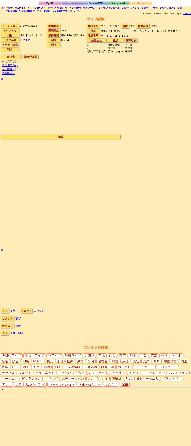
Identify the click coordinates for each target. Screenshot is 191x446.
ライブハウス (101, 8)
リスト (37, 8)
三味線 (117, 378)
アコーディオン (154, 373)
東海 (80, 361)
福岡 (47, 367)
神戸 (157, 361)
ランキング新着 (73, 8)
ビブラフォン (31, 378)
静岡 (91, 361)
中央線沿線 (72, 367)
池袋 (26, 361)
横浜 (50, 361)
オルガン (94, 378)
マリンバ (51, 378)
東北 (101, 355)
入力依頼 (55, 8)
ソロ (18, 384)
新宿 (5, 361)
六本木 (176, 355)
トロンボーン (167, 367)
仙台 (112, 355)
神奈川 (38, 361)
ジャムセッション (61, 384)
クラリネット (44, 373)
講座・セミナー (90, 384)
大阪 (136, 361)
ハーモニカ (10, 378)
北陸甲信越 (65, 361)
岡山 (184, 361)
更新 (12, 310)
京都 (125, 361)
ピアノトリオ (171, 378)
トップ (65, 11)
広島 (5, 367)
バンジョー (97, 373)
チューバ (65, 373)
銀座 (164, 355)
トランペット (144, 367)
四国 (26, 367)
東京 (154, 355)
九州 (36, 367)
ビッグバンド (35, 384)
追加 (40, 310)
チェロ (133, 373)
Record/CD (95, 3)
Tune (72, 3)
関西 (115, 361)
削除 (20, 333)
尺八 (129, 378)
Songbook (118, 3)
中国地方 (170, 361)
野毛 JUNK (26, 40)
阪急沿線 (107, 367)
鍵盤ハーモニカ (147, 378)
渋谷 (15, 361)
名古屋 (103, 361)
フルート (25, 373)
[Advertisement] (95, 108)
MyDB (50, 3)
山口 (15, 367)
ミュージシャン (139, 8)
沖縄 (57, 367)
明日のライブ (34, 355)
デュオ (6, 384)
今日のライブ (11, 355)
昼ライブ (54, 355)
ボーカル (124, 367)
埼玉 (133, 355)
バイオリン (117, 373)
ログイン (187, 14)
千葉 (143, 355)
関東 (122, 355)
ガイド (20, 8)
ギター (80, 373)
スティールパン (73, 378)
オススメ (111, 384)
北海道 (89, 355)
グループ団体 (171, 8)
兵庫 (146, 361)
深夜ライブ (73, 355)
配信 (9, 11)
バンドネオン (178, 373)
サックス (8, 373)
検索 (7, 8)
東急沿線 (90, 367)
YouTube (34, 11)
